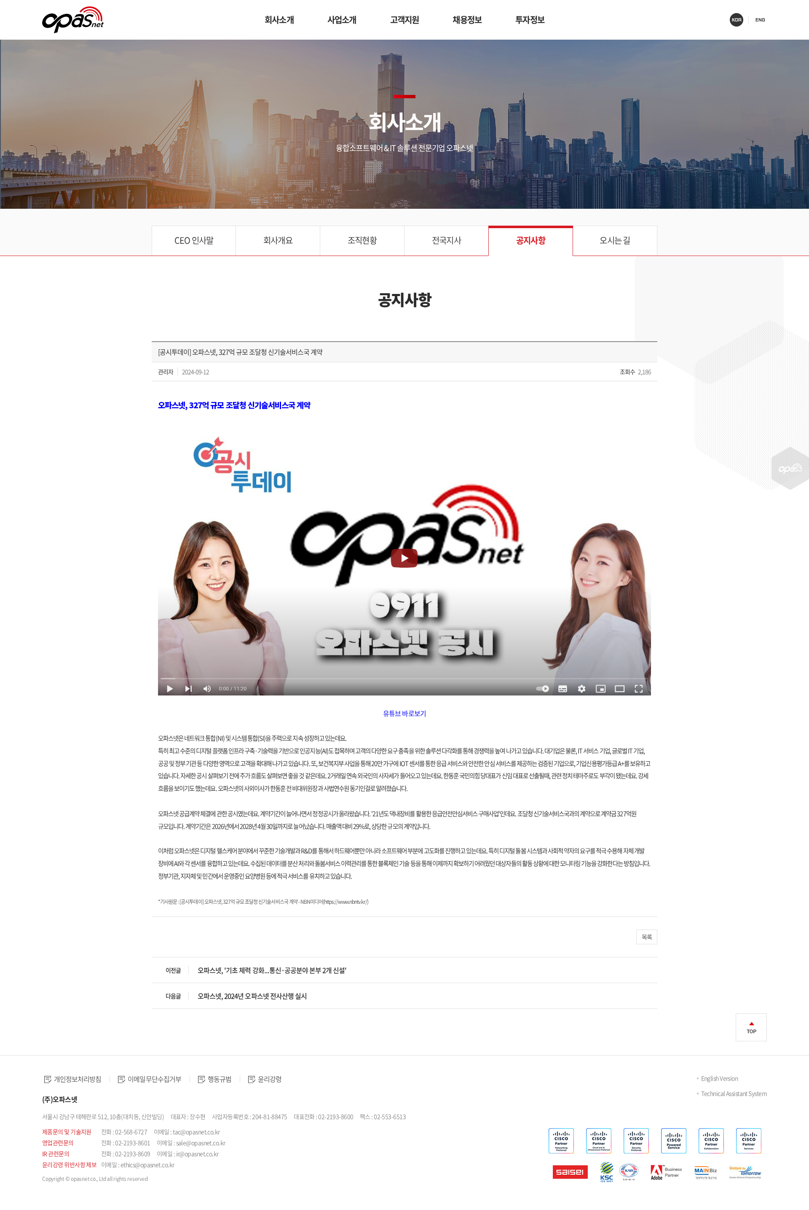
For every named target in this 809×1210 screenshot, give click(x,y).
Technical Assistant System (734, 1093)
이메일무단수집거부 (153, 1079)
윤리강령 (269, 1079)
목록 (647, 936)
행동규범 (218, 1079)
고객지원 (404, 19)
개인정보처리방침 (77, 1079)
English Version (719, 1078)
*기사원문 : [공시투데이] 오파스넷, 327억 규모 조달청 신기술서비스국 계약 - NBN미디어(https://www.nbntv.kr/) (263, 901)
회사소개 (279, 19)
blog (101, 1190)
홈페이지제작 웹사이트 (69, 1190)
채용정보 (467, 19)
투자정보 (529, 19)
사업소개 (341, 19)
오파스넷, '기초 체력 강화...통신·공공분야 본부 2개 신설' (272, 970)
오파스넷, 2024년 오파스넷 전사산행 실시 (252, 996)
